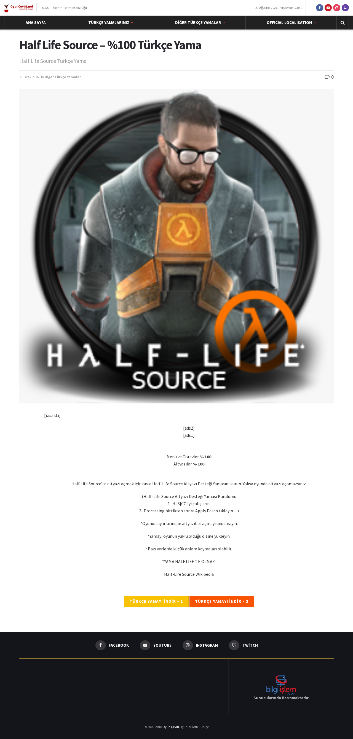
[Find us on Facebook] (319, 7)
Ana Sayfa (36, 22)
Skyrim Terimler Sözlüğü (70, 8)
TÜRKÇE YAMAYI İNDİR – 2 (221, 601)
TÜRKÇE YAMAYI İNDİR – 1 (156, 601)
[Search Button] (343, 23)
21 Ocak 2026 (29, 77)
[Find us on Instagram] (336, 7)
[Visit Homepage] (18, 8)
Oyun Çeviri (171, 727)
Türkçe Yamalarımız (108, 22)
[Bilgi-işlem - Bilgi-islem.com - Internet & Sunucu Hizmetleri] (281, 684)
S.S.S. (45, 8)
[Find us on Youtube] (328, 7)
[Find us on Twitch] (345, 7)
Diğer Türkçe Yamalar (198, 22)
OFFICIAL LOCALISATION (289, 22)
